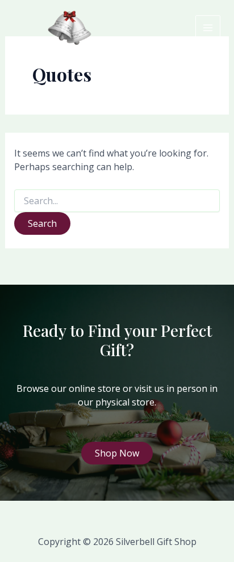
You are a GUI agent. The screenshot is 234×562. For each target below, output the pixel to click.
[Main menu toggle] (207, 27)
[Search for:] (117, 201)
